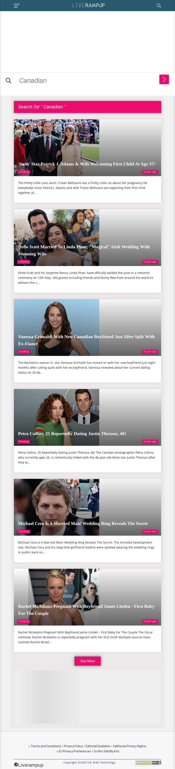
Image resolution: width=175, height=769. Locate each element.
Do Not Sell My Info (106, 751)
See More (87, 661)
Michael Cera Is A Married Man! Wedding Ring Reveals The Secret (83, 523)
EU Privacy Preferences (75, 751)
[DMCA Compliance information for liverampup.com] (148, 764)
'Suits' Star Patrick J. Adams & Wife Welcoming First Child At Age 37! (86, 164)
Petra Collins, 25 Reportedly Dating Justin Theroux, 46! (72, 433)
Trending (23, 171)
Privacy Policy (73, 746)
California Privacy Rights (129, 746)
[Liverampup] (89, 5)
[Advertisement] (36, 41)
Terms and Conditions (46, 746)
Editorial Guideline (98, 746)
